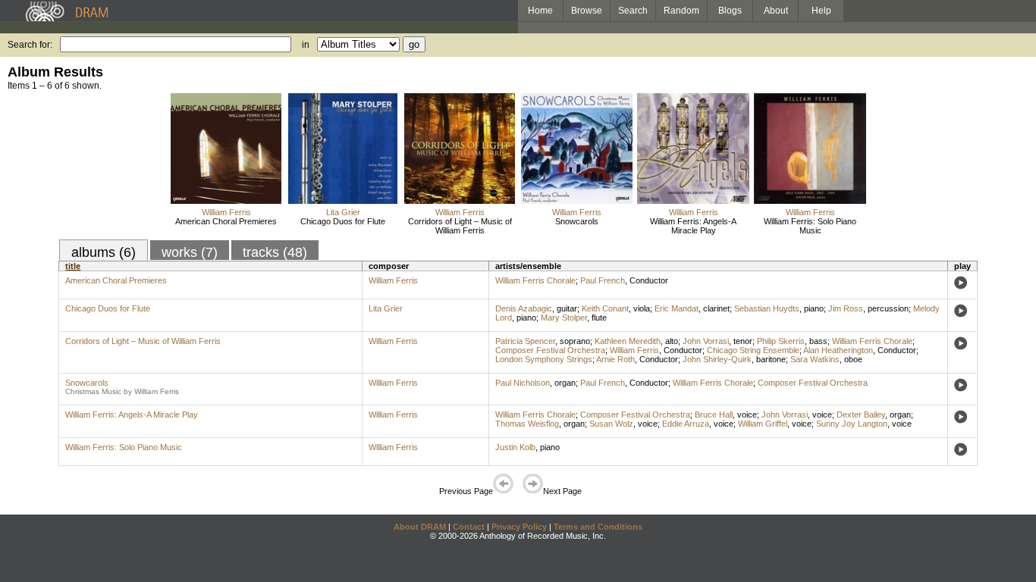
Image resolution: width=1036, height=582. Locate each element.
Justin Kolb (515, 447)
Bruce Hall (714, 414)
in (305, 44)
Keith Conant (605, 308)
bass (818, 341)
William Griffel (762, 423)
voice (747, 414)
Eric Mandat (677, 308)
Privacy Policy (519, 526)
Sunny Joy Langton (851, 423)
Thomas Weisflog (527, 423)
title (72, 266)
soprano (575, 341)
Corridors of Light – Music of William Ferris (460, 226)
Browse (586, 10)
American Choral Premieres (226, 221)
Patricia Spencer (525, 341)
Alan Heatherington (838, 350)
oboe (853, 359)
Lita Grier (343, 212)
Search (633, 10)
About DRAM (420, 526)
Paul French (602, 280)
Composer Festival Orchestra (550, 350)
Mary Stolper (564, 317)
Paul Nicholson (522, 382)
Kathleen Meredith (628, 341)
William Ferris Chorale (535, 280)
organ (565, 382)
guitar (567, 308)
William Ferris (226, 212)
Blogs (730, 10)
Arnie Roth (615, 359)
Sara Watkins (815, 359)
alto (671, 341)
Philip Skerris (781, 341)
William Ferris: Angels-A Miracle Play (693, 226)
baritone (771, 359)
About (776, 10)
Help (821, 10)
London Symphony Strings (543, 359)
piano (814, 308)
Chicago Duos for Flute (342, 221)
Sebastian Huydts (766, 308)
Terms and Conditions (598, 526)
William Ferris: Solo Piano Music (810, 226)
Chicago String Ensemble (753, 350)
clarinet (716, 308)
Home (540, 10)
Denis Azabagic (523, 308)
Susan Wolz (611, 423)
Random (681, 10)
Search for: (30, 44)
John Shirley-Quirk (717, 359)
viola (641, 308)
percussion (888, 308)
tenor (742, 341)
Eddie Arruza (685, 423)
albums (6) (103, 252)
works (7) (190, 252)
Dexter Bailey (861, 414)
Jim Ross (845, 308)
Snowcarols (576, 221)
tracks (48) (275, 252)
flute (599, 317)
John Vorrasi (706, 341)
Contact (469, 526)
